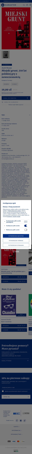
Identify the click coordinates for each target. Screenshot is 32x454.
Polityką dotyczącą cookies (14, 210)
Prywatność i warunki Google (13, 216)
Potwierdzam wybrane (16, 240)
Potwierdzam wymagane (16, 245)
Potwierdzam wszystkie (16, 236)
